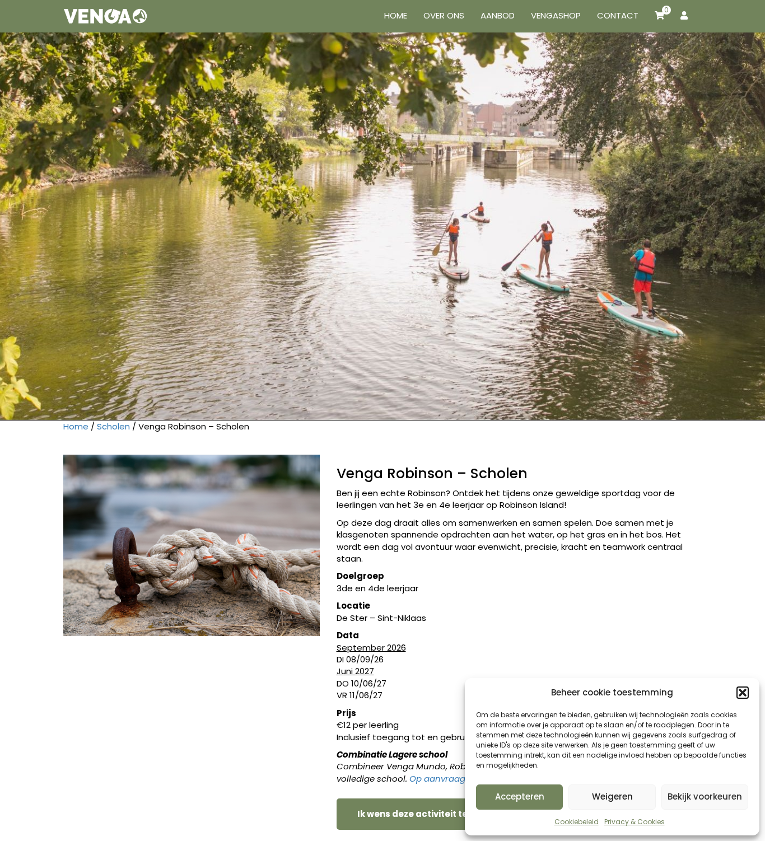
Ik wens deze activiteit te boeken (430, 814)
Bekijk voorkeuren (705, 796)
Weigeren (612, 796)
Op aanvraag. (438, 778)
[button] (742, 692)
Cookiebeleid (576, 821)
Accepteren (519, 796)
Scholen (113, 426)
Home (75, 426)
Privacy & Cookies (634, 821)
